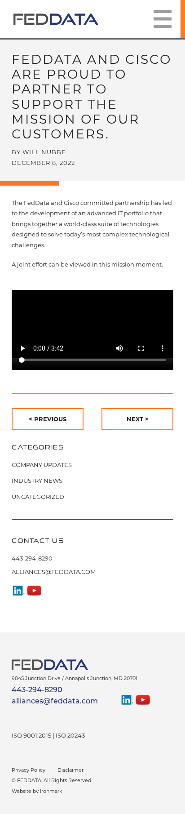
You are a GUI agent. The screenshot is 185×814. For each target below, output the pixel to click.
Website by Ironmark (37, 791)
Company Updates (42, 464)
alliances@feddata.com (54, 571)
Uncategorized (38, 496)
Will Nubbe (44, 152)
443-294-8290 (32, 558)
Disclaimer (70, 770)
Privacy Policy (28, 770)
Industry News (37, 480)
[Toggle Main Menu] (163, 19)
